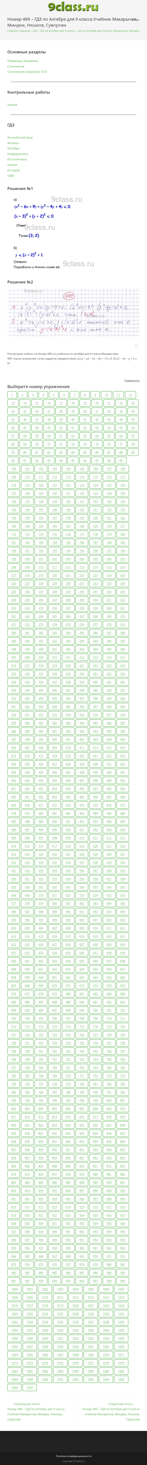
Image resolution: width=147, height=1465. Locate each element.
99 (121, 460)
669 (41, 985)
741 (41, 1051)
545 (68, 870)
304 (95, 649)
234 (122, 583)
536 (68, 862)
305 (109, 649)
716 (68, 1026)
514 (13, 846)
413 (109, 747)
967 (54, 1256)
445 (54, 780)
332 (109, 673)
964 (13, 1256)
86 (97, 452)
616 (54, 936)
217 (13, 575)
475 (95, 805)
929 (27, 1223)
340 (95, 682)
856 (13, 1157)
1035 (60, 1322)
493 (95, 821)
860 (68, 1157)
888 (81, 1182)
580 (54, 903)
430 (95, 764)
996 (81, 1281)
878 (68, 1174)
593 (109, 911)
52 (85, 427)
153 (122, 509)
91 (25, 460)
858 (41, 1157)
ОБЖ (10, 176)
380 (27, 723)
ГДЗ (35, 30)
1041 (30, 1330)
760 (54, 1067)
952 (95, 1240)
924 (81, 1215)
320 (68, 665)
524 (27, 854)
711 (122, 1018)
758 (27, 1067)
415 (13, 755)
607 (54, 928)
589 (54, 911)
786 (41, 1092)
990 (122, 1272)
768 (41, 1075)
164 (27, 526)
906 (81, 1199)
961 (95, 1248)
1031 (121, 1313)
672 (81, 985)
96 (85, 460)
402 (81, 739)
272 (27, 624)
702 (122, 1010)
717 (81, 1026)
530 (109, 854)
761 (68, 1067)
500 (68, 829)
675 (122, 985)
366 (81, 706)
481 (54, 813)
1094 (106, 1379)
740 (27, 1051)
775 (13, 1084)
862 (95, 1157)
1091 (60, 1379)
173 (27, 534)
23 (133, 403)
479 (27, 813)
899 (109, 1190)
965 (27, 1256)
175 (54, 534)
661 (54, 977)
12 (130, 394)
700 (95, 1010)
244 (13, 600)
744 (81, 1051)
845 (109, 1141)
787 (54, 1092)
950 (68, 1240)
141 (81, 501)
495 (122, 821)
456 (81, 788)
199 (13, 559)
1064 (14, 1354)
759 (41, 1067)
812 (27, 1116)
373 (54, 714)
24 (13, 411)
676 (13, 993)
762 (81, 1067)
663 (81, 977)
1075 (60, 1363)
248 (68, 600)
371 (27, 714)
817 (95, 1116)
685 (13, 1002)
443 (27, 780)
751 (54, 1059)
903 (41, 1199)
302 (68, 649)
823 (54, 1125)
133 (95, 493)
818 (109, 1116)
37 (37, 419)
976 (54, 1264)
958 (54, 1248)
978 (81, 1264)
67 (133, 436)
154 (13, 518)
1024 (14, 1313)
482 (68, 813)
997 (95, 1281)
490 (54, 821)
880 (95, 1174)
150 (81, 509)
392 (68, 731)
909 (122, 1199)
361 (13, 706)
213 (81, 567)
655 (95, 969)
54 (109, 427)
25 (25, 411)
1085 (90, 1371)
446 (68, 780)
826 (95, 1125)
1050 (45, 1338)
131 (68, 493)
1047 (121, 1330)
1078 (106, 1363)
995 (68, 1281)
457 (95, 788)
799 (95, 1100)
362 (27, 706)
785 (27, 1092)
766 (13, 1075)
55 (121, 427)
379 (13, 723)
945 (122, 1231)
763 (95, 1067)
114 (81, 477)
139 (54, 501)
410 (68, 747)
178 (95, 534)
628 (95, 944)
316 (13, 665)
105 (81, 468)
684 (122, 993)
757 (13, 1067)
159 (81, 518)
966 (41, 1256)
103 (54, 468)
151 (95, 509)
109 (13, 477)
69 (25, 444)
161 (109, 518)
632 (27, 952)
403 (95, 739)
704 (27, 1018)
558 (122, 879)
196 (95, 550)
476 (109, 805)
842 (68, 1141)
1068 (75, 1354)
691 (95, 1002)
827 (109, 1125)
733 (54, 1043)
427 (54, 764)
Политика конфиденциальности (73, 1456)
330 (81, 673)
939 (41, 1231)
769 (54, 1075)
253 (13, 608)
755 (109, 1059)
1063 (121, 1346)
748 (13, 1059)
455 (68, 788)
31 (97, 411)
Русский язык (17, 159)
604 (13, 928)
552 (41, 879)
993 (41, 1281)
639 (122, 952)
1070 (106, 1354)
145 (13, 509)
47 (25, 427)
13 (13, 403)
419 (68, 755)
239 (68, 591)
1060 (75, 1346)
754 (95, 1059)
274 (54, 624)
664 (95, 977)
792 (122, 1092)
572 (68, 895)
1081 (30, 1371)
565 (95, 887)
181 (13, 542)
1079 (121, 1363)
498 (41, 829)
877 (54, 1174)
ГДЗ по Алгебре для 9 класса (57, 30)
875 (27, 1174)
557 (109, 879)
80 (25, 452)
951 (81, 1240)
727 (95, 1034)
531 (122, 854)
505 (13, 838)
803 (27, 1108)
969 (81, 1256)
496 (13, 829)
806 (68, 1108)
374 (68, 714)
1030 (106, 1313)
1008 (14, 1297)
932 (68, 1223)
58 (25, 436)
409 (54, 747)
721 (13, 1034)
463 (54, 796)
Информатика (17, 154)
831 (41, 1133)
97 (97, 460)
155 (27, 518)
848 (27, 1149)
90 (13, 460)
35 (13, 419)
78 (133, 444)
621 (122, 936)
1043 (60, 1330)
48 (37, 427)
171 (122, 526)
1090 (45, 1379)
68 (13, 444)
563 (68, 887)
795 (41, 1100)
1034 (45, 1322)
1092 (75, 1379)
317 (27, 665)
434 (27, 772)
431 (109, 764)
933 (81, 1223)
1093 (90, 1379)
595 (13, 920)
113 (68, 477)
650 (27, 969)
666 (122, 977)
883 (13, 1182)
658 (13, 977)
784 (13, 1092)
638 (109, 952)
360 (122, 698)
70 (37, 444)
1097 (30, 1387)
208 (13, 567)
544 (54, 870)
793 (13, 1100)
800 (109, 1100)
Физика (12, 143)
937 (13, 1231)
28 (61, 411)
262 (13, 616)
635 (68, 952)
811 (13, 1116)
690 (81, 1002)
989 (109, 1272)
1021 (90, 1305)
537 (81, 862)
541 (13, 870)
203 (68, 559)
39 (61, 419)
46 (13, 427)
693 (122, 1002)
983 (27, 1272)
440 (109, 772)
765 (122, 1067)
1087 (121, 1371)
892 (13, 1190)
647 (109, 961)
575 (109, 895)
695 (27, 1010)
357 (81, 698)
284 (68, 632)
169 (95, 526)
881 (109, 1174)
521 (109, 846)
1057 (30, 1346)
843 (81, 1141)
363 (41, 706)
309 (41, 657)
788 (68, 1092)
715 (54, 1026)
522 (122, 846)
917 (109, 1207)
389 (27, 731)
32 (109, 411)
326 (27, 673)
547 (95, 870)
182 (27, 542)
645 (81, 961)
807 (81, 1108)
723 (41, 1034)
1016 (14, 1305)
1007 (121, 1289)
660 (41, 977)
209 (27, 567)
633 (41, 952)
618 (81, 936)
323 (109, 665)
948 (41, 1240)
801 (122, 1100)
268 (95, 616)
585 (122, 903)
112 (54, 477)
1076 (75, 1363)
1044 (75, 1330)
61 (61, 436)
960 (81, 1248)
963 (122, 1248)
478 (13, 813)
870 (81, 1166)
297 (122, 641)
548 (109, 870)
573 (81, 895)
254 (27, 608)
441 (122, 772)
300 (41, 649)
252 (122, 600)
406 (13, 747)
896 (68, 1190)
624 (41, 944)
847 (13, 1149)
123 (81, 485)
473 (68, 805)
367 (95, 706)
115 (95, 477)
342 (122, 682)
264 (41, 616)
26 (37, 411)
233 (109, 583)
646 (95, 961)
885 (41, 1182)
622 (13, 944)
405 (122, 739)
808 (95, 1108)
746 (109, 1051)
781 (95, 1084)
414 (122, 747)
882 (122, 1174)
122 (68, 485)
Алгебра (13, 148)
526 (54, 854)
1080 (14, 1371)
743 (68, 1051)
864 (122, 1157)
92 (37, 460)
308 (27, 657)
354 (41, 698)
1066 (45, 1354)
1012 (75, 1297)
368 (109, 706)
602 (109, 920)
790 (95, 1092)
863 (109, 1157)
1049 (30, 1338)
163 (13, 526)
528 (81, 854)
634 (54, 952)
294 (81, 641)
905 (68, 1199)
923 (68, 1215)
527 (68, 854)
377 (109, 714)
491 (68, 821)
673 (95, 985)
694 (13, 1010)
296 (109, 641)
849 (41, 1149)
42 (97, 419)
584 (109, 903)
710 (109, 1018)
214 (95, 567)
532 (13, 862)
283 (54, 632)
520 (95, 846)
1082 (45, 1371)
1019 (60, 1305)
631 (13, 952)
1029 (90, 1313)
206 (109, 559)
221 (68, 575)
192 (41, 550)
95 (73, 460)
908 (109, 1199)
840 (41, 1141)
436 (54, 772)
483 (81, 813)
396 (122, 731)
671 (68, 985)
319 (54, 665)
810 (122, 1108)
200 (27, 559)
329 (68, 673)
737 (109, 1043)
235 (13, 591)
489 (41, 821)
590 (68, 911)
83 (61, 452)
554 (68, 879)
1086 (106, 1371)
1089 (30, 1379)
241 (95, 591)
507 (41, 838)
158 (68, 518)
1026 (45, 1313)
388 (13, 731)
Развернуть (132, 380)
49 (49, 427)
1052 (75, 1338)
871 (95, 1166)
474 (81, 805)
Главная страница (18, 30)
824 (68, 1125)
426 (41, 764)
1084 (75, 1371)
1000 (14, 1289)
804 (41, 1108)
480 (41, 813)
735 (81, 1043)
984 (41, 1272)
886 (54, 1182)
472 (54, 805)
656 (109, 969)
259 (95, 608)
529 (95, 854)
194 (68, 550)
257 (68, 608)
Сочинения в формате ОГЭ (27, 72)
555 (81, 879)
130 (54, 493)
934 (95, 1223)
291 (41, 641)
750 (41, 1059)
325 (13, 673)
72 (61, 444)
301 (54, 649)
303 (81, 649)
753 (81, 1059)
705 (41, 1018)
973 (13, 1264)
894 (41, 1190)
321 (81, 665)
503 (109, 829)
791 (109, 1092)
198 (122, 550)
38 (49, 419)
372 (41, 714)
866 (27, 1166)
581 (68, 903)
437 (68, 772)
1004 (75, 1289)
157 (54, 518)
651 (41, 969)
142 (95, 501)
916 (95, 1207)
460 (13, 796)
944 (109, 1231)
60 (49, 436)
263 (27, 616)
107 (109, 468)
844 (95, 1141)
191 (27, 550)
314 (109, 657)
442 (13, 780)
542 (27, 870)
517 (54, 846)
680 (68, 993)
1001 (30, 1289)
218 (27, 575)
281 (27, 632)
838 (13, 1141)
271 (13, 624)
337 (54, 682)
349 (95, 690)
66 (121, 436)
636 (81, 952)
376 (95, 714)
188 (109, 542)
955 (13, 1248)
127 (13, 493)
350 (109, 690)
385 (95, 723)
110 (27, 477)
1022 (106, 1305)
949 (54, 1240)
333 (122, 673)
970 (95, 1256)
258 (81, 608)
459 (122, 788)
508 (54, 838)
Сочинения (15, 66)
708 (81, 1018)
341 (109, 682)
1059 (60, 1346)
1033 (30, 1322)
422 (109, 755)
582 (81, 903)
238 (54, 591)
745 (95, 1051)
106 (95, 468)
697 (54, 1010)
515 (27, 846)
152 (109, 509)
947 (27, 1240)
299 (27, 649)
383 (68, 723)
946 (13, 1240)
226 (13, 583)
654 (81, 969)
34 (133, 411)
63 (85, 436)
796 (54, 1100)
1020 (75, 1305)
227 (27, 583)
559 (13, 887)
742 (54, 1051)
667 (13, 985)
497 (27, 829)
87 (109, 452)
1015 (121, 1297)
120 (41, 485)
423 (122, 755)
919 (13, 1215)
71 (49, 444)
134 (109, 493)
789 (81, 1092)
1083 (60, 1371)
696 (41, 1010)
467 (109, 796)
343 (13, 690)
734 (68, 1043)
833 (68, 1133)
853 (95, 1149)
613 (13, 936)
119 (27, 485)
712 (13, 1026)
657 (122, 969)
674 (109, 985)
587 (27, 911)
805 (54, 1108)
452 (27, 788)
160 (95, 518)
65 (109, 436)
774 (122, 1075)
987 (81, 1272)
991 (13, 1281)
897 (81, 1190)
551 (27, 879)
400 (54, 739)
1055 (121, 1338)
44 (121, 419)
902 (27, 1199)
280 (13, 632)
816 (81, 1116)
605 (27, 928)
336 (41, 682)
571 (54, 895)
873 (122, 1166)
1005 (90, 1289)
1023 (121, 1305)
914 (68, 1207)
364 (54, 706)
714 (41, 1026)
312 (81, 657)
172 (13, 534)
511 (95, 838)
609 (81, 928)
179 (109, 534)
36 (25, 419)
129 (41, 493)
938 (27, 1231)
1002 (45, 1289)
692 (109, 1002)
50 (61, 427)
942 (81, 1231)
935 (109, 1223)
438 (81, 772)
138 (41, 501)
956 (27, 1248)
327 (41, 673)
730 (13, 1043)
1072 (14, 1363)
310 (54, 657)
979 (95, 1264)
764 (109, 1067)
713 (27, 1026)
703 (13, 1018)
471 (41, 805)
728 (109, 1034)
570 (41, 895)
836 (109, 1133)
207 (122, 559)
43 (109, 419)
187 (95, 542)
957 (41, 1248)
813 (41, 1116)
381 (41, 723)
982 (13, 1272)
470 (27, 805)
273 (41, 624)
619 (95, 936)
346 (54, 690)
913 (54, 1207)
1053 (90, 1338)
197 (109, 550)
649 (13, 969)
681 (81, 993)
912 (41, 1207)
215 (109, 567)
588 (41, 911)
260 (109, 608)
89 (133, 452)
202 (54, 559)
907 (95, 1199)
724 (54, 1034)
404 (109, 739)
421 (95, 755)
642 (41, 961)
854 (109, 1149)
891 (122, 1182)
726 (81, 1034)
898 (95, 1190)
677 (27, 993)
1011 (60, 1297)
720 (122, 1026)
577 (13, 903)
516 (41, 846)
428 (68, 764)
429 (81, 764)
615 (41, 936)
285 (81, 632)
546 (81, 870)
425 (27, 764)
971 (109, 1256)
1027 (60, 1313)
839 (27, 1141)
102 (41, 468)
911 (27, 1207)
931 (54, 1223)
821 (27, 1125)
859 (54, 1157)
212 (68, 567)
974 (27, 1264)
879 (81, 1174)
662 (68, 977)
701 (109, 1010)
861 (81, 1157)
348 (81, 690)
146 (27, 509)
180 (122, 534)
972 (122, 1256)
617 (68, 936)
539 (109, 862)
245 (27, 600)
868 (54, 1166)
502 (95, 829)
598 (54, 920)
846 (122, 1141)
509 (68, 838)
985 (54, 1272)
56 (133, 427)
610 (95, 928)
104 (68, 468)
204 (81, 559)
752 (68, 1059)
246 (41, 600)
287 (109, 632)
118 (13, 485)
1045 (90, 1330)
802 (13, 1108)
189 (122, 542)
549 (122, 870)
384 (81, 723)
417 (41, 755)
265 (54, 616)
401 (68, 739)
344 (27, 690)
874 (13, 1174)
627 (81, 944)
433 (13, 772)
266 (68, 616)
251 (109, 600)
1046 (106, 1330)
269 (109, 616)
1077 (90, 1363)
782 (109, 1084)
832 (54, 1133)
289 (13, 641)
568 (13, 895)
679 (54, 993)
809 (109, 1108)
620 (109, 936)
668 (27, 985)
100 (13, 468)
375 (81, 714)
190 (13, 550)
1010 (45, 1297)
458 (109, 788)
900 (122, 1190)
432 (122, 764)
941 (68, 1231)
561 (41, 887)
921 (41, 1215)
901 (13, 1199)
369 (122, 706)
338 (68, 682)
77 (121, 444)
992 (27, 1281)
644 (68, 961)
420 (81, 755)
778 (54, 1084)
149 (68, 509)
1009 (30, 1297)
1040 (14, 1330)
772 (95, 1075)
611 (109, 928)
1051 (60, 1338)
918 (122, 1207)
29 (73, 411)
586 (13, 911)
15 (37, 403)
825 (81, 1125)
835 (95, 1133)
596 (27, 920)
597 (41, 920)
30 (85, 411)
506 (27, 838)
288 (122, 632)
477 (122, 805)
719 (109, 1026)
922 (54, 1215)
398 (27, 739)
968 (68, 1256)
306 (122, 649)
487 (13, 821)
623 (27, 944)
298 (13, 649)
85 (85, 452)
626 (68, 944)
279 (122, 624)
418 (54, 755)
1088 (14, 1379)
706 (54, 1018)
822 (41, 1125)
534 (41, 862)
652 (54, 969)
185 (68, 542)
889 (95, 1182)
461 (27, 796)
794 (27, 1100)
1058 (45, 1346)
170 (109, 526)
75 (97, 444)
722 (27, 1034)
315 (122, 657)
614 (27, 936)
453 (41, 788)
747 (122, 1051)
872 (109, 1166)
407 (27, 747)
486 (122, 813)
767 (27, 1075)
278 (109, 624)
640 (13, 961)
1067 (60, 1354)
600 (81, 920)
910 (13, 1207)
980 (109, 1264)
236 (27, 591)
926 (109, 1215)
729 (122, 1034)
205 (95, 559)
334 (13, 682)
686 (27, 1002)
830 (27, 1133)
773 (109, 1075)
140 (68, 501)
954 (122, 1240)
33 (121, 411)
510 (81, 838)
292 (54, 641)
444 (41, 780)
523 (13, 854)
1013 (90, 1297)
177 (81, 534)
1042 (45, 1330)
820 (13, 1125)
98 (109, 460)
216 (122, 567)
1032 (14, 1322)
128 (27, 493)
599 (68, 920)
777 (41, 1084)
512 (109, 838)
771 (81, 1075)
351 (122, 690)
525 (41, 854)
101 (27, 468)
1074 (45, 1363)
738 (122, 1043)
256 (54, 608)
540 (122, 862)
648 (122, 961)
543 (41, 870)
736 (95, 1043)
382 (54, 723)
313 (95, 657)
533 (27, 862)
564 (81, 887)
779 (68, 1084)
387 (122, 723)
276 (81, 624)
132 (81, 493)
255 (41, 608)
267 (81, 616)
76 (109, 444)
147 (41, 509)
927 (122, 1215)
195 (81, 550)
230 (68, 583)
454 (54, 788)
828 (122, 1125)
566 (109, 887)
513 (122, 838)
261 (122, 608)
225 (122, 575)
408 (41, 747)
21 (109, 403)
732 (41, 1043)
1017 (30, 1305)
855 (122, 1149)
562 (54, 887)
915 (81, 1207)
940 (54, 1231)
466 (95, 796)
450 (122, 780)
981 (122, 1264)
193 (54, 550)
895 (54, 1190)
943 (95, 1231)
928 (13, 1223)
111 (41, 477)
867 (41, 1166)
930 (41, 1223)
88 (121, 452)
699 (81, 1010)
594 (122, 911)
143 (109, 501)
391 (54, 731)
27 (49, 411)
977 (68, 1264)
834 (81, 1133)
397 (13, 739)
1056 (14, 1346)
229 (54, 583)
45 (133, 419)
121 (54, 485)
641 (27, 961)
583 (95, 903)
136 (13, 501)
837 (122, 1133)
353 (27, 698)
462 (41, 796)
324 (122, 665)
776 (27, 1084)
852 (81, 1149)
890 (109, 1182)
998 (109, 1281)
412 (95, 747)
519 (81, 846)
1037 (90, 1322)
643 (54, 961)
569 (27, 895)
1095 (121, 1379)
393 (81, 731)
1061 (90, 1346)
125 (109, 485)
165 (41, 526)
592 (95, 911)
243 (122, 591)
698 (68, 1010)
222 (81, 575)
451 (13, 788)
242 (109, 591)
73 (73, 444)
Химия (12, 105)
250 (95, 600)
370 (13, 714)
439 (95, 772)
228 (41, 583)
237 (41, 591)
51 (73, 427)
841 (54, 1141)
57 (13, 436)
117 (122, 477)
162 (122, 518)
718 (95, 1026)
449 (109, 780)
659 (27, 977)
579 (41, 903)
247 (54, 600)
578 (27, 903)
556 (95, 879)
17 (61, 403)
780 (81, 1084)
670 (54, 985)
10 (106, 394)
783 (122, 1084)
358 (95, 698)
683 (109, 993)
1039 (121, 1322)
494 (109, 821)
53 (97, 427)
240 (81, 591)
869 (68, 1166)
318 (41, 665)
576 (122, 895)
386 (109, 723)
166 (54, 526)
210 (41, 567)
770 (68, 1075)
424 (13, 764)
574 (95, 895)
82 (49, 452)
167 (68, 526)
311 (68, 657)
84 (73, 452)
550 (13, 879)
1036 (75, 1322)
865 (13, 1166)
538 (95, 862)
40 (73, 419)
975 (41, 1264)
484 (95, 813)
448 (95, 780)
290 (27, 641)
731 (27, 1043)
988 (95, 1272)
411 (81, 747)
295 (95, 641)
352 (13, 698)
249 (81, 600)
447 (81, 780)
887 (68, 1182)
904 (54, 1199)
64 (97, 436)
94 (61, 460)
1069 (90, 1354)
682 (95, 993)
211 (54, 567)
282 (41, 632)
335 (27, 682)
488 (27, 821)
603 (122, 920)
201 (41, 559)
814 (54, 1116)
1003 (60, 1289)
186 (81, 542)
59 (37, 436)
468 (122, 796)
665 (109, 977)
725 (68, 1034)
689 (68, 1002)
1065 (30, 1354)
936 (122, 1223)
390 (41, 731)
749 (27, 1059)
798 (81, 1100)
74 (85, 444)
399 (41, 739)
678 (41, 993)
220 (54, 575)
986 (68, 1272)
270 (122, 616)
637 (95, 952)
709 (95, 1018)
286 (95, 632)
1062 (106, 1346)
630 (122, 944)
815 (68, 1116)
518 (68, 846)
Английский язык (20, 137)
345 (41, 690)
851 (68, 1149)
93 (49, 460)
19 (85, 403)
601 (95, 920)
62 (73, 436)
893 (27, 1190)
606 (41, 928)
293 (68, 641)
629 (109, 944)
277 (95, 624)
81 (37, 452)
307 (13, 657)
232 (95, 583)
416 (27, 755)
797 (68, 1100)
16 (49, 403)
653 (68, 969)
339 (81, 682)
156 (41, 518)
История (13, 170)
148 (54, 509)
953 (109, 1240)
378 (122, 714)
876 (41, 1174)
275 (68, 624)
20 (97, 403)
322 (95, 665)
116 (109, 477)
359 (109, 698)
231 (81, 583)
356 (68, 698)
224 (109, 575)
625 (54, 944)
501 (81, 829)
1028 (75, 1313)
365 (68, 706)
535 (54, 862)
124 (95, 485)
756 (122, 1059)
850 (54, 1149)
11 (118, 394)
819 (122, 1116)
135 (122, 493)
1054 (106, 1338)
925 (95, 1215)
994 (54, 1281)
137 (27, 501)
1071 (121, 1354)
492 (81, 821)
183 (41, 542)
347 (68, 690)
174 (41, 534)
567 (122, 887)
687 (41, 1002)
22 (121, 403)
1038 (106, 1322)
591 (81, 911)
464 (68, 796)
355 (54, 698)
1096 (14, 1387)
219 (41, 575)
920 (27, 1215)
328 (54, 673)
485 (109, 813)
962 (109, 1248)
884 (27, 1182)
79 (13, 452)
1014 (106, 1297)
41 (85, 419)
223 (95, 575)
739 (13, 1051)
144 (122, 501)
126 (122, 485)
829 (13, 1133)
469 (13, 805)
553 (54, 879)
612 (122, 928)
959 (68, 1248)
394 (95, 731)
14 (25, 403)
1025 (30, 1313)
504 (122, 829)
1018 (45, 1305)
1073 (30, 1363)
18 (73, 403)
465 (81, 796)
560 (27, 887)
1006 (106, 1289)
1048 (14, 1338)
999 (122, 1281)
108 (122, 468)
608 (68, 928)
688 (54, 1002)
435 (41, 772)
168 (81, 526)
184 (54, 542)
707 (68, 1018)
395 (109, 731)
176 (68, 534)
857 (27, 1157)
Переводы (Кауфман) (22, 61)
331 (95, 673)
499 (54, 829)
